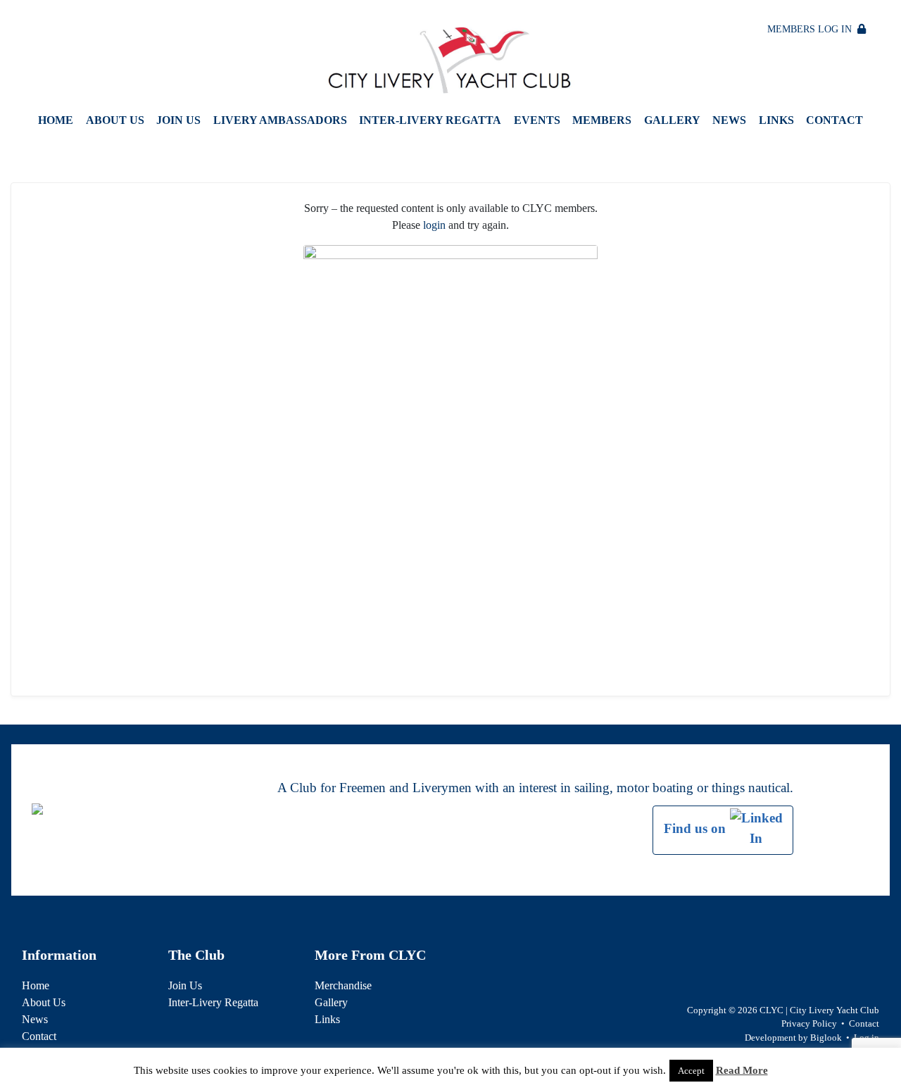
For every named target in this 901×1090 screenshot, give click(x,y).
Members (601, 120)
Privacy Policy (809, 1024)
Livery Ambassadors (280, 120)
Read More (742, 1070)
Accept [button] (691, 1070)
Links (776, 120)
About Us (115, 120)
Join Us (178, 120)
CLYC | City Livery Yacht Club (819, 1010)
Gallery (672, 120)
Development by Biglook (793, 1038)
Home (55, 120)
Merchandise (343, 985)
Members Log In (812, 29)
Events (537, 120)
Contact (834, 120)
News (729, 120)
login (434, 225)
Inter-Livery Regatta (430, 120)
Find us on (696, 828)
